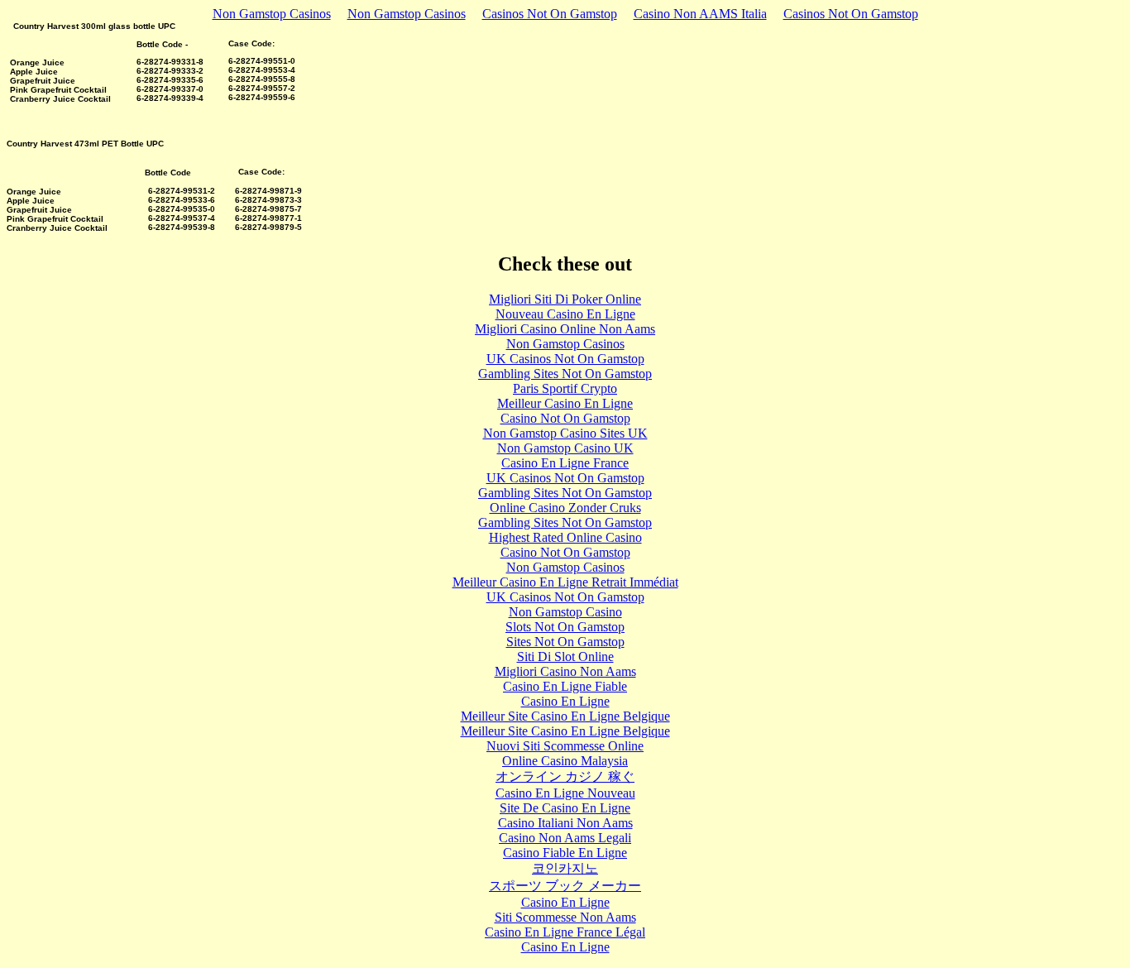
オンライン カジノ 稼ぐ (565, 776)
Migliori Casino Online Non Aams (565, 329)
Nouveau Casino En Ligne (565, 314)
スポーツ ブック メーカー (565, 886)
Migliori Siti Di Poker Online (565, 299)
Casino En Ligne (565, 701)
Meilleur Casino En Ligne (565, 403)
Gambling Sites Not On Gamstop (565, 374)
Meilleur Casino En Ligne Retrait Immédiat (565, 582)
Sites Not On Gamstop (565, 642)
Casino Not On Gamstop (565, 418)
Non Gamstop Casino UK (565, 448)
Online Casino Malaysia (565, 761)
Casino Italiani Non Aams (565, 823)
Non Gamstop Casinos (272, 14)
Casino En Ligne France (565, 463)
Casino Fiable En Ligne (565, 853)
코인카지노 (565, 868)
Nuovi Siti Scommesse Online (565, 746)
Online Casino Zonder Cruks (565, 508)
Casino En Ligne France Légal (565, 932)
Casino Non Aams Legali (565, 838)
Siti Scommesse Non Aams (565, 917)
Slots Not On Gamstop (565, 627)
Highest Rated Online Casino (565, 537)
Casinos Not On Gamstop (549, 14)
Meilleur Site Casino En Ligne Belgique (565, 716)
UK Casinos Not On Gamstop (565, 359)
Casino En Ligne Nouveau (565, 793)
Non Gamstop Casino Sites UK (565, 433)
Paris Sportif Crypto (565, 388)
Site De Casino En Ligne (565, 808)
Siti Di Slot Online (565, 656)
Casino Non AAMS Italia (700, 14)
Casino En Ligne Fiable (565, 686)
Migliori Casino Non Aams (565, 671)
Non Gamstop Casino (565, 612)
